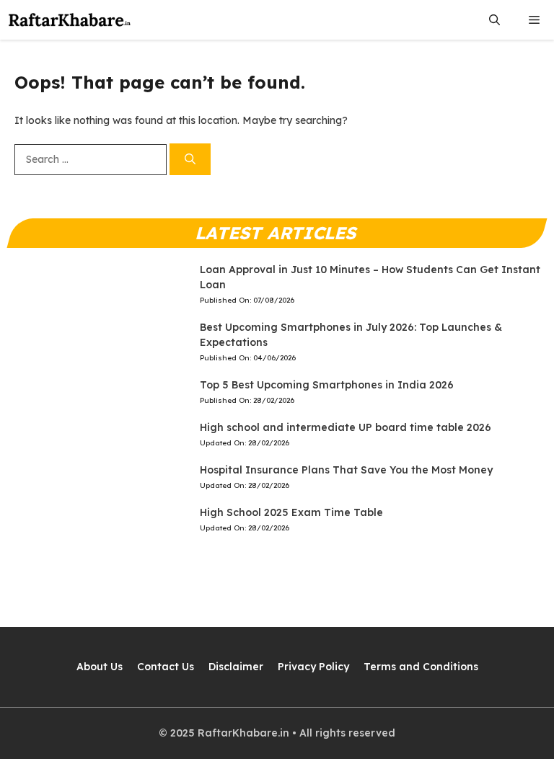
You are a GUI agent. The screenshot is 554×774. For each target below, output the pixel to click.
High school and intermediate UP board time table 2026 (345, 427)
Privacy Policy (313, 666)
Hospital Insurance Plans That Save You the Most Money (346, 469)
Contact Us (165, 666)
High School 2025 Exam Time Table (291, 512)
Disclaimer (235, 666)
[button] (494, 20)
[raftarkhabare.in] (70, 20)
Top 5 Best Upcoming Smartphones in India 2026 (327, 384)
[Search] (190, 159)
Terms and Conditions (421, 666)
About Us (99, 666)
